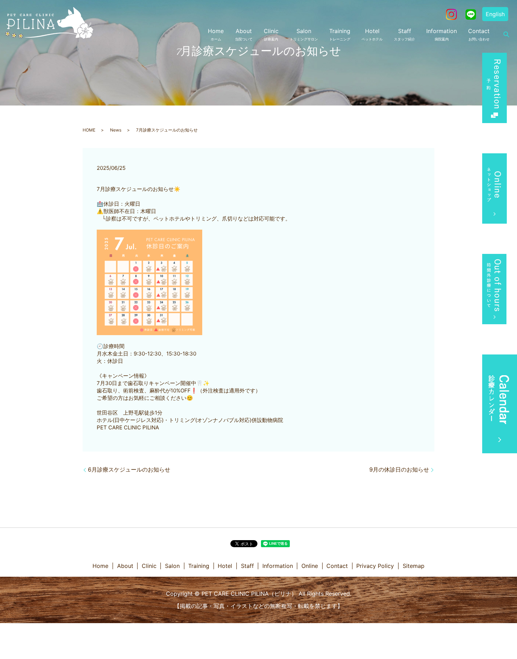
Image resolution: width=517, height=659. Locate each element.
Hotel (372, 34)
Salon (304, 34)
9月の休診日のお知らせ (399, 469)
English (495, 14)
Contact (479, 34)
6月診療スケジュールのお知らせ (129, 469)
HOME (89, 130)
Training (339, 34)
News (115, 130)
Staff (404, 34)
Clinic (271, 34)
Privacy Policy (375, 565)
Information (441, 34)
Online (309, 565)
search (506, 34)
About (244, 34)
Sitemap (414, 565)
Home (216, 34)
